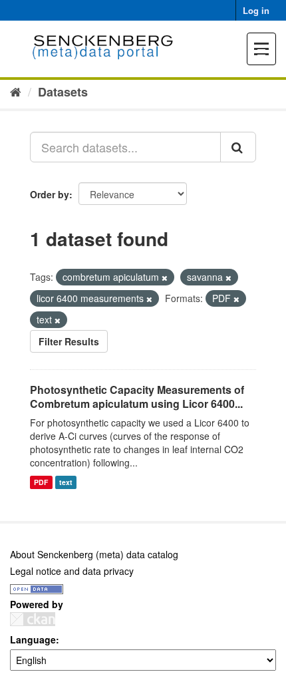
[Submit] (238, 147)
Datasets (63, 91)
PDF (41, 482)
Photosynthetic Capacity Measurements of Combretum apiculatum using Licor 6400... (137, 396)
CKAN (32, 619)
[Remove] (165, 277)
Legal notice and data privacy (72, 571)
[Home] (15, 91)
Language (33, 639)
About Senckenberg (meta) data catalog (94, 554)
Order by (49, 194)
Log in (256, 10)
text (65, 482)
